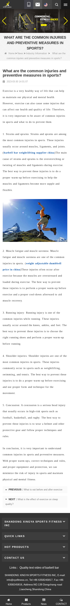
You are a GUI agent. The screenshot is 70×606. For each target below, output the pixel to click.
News (20, 53)
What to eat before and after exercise (43, 489)
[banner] (35, 20)
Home (11, 53)
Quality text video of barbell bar (39, 567)
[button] (32, 29)
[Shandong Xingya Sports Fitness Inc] (7, 4)
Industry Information (36, 53)
